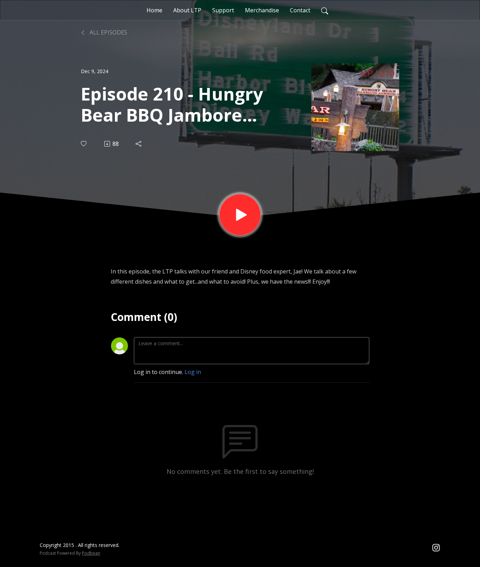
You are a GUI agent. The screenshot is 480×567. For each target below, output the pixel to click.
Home (154, 10)
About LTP (187, 10)
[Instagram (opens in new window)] (436, 547)
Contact (300, 10)
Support (223, 10)
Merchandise (262, 10)
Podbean (91, 553)
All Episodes (107, 32)
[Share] (139, 143)
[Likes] (84, 143)
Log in (192, 372)
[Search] (324, 10)
